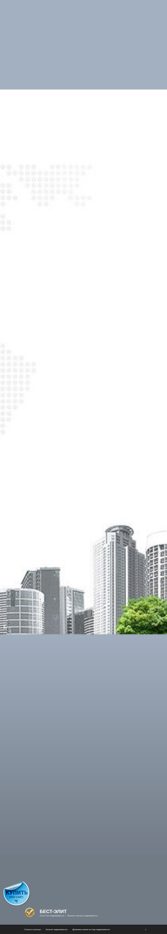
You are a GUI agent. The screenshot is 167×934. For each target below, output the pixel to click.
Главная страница (32, 929)
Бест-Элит (53, 911)
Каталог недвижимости (56, 929)
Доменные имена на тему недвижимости (91, 929)
